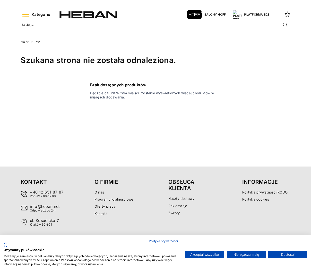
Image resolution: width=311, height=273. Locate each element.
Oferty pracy (105, 206)
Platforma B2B (256, 14)
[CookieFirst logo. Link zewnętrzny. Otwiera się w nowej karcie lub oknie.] (5, 245)
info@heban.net (45, 206)
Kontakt (101, 213)
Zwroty (174, 213)
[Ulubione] (287, 14)
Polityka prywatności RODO (265, 192)
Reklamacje (177, 206)
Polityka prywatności (163, 241)
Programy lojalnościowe (114, 199)
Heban (25, 41)
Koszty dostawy (181, 198)
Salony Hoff (215, 14)
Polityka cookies (255, 199)
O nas (99, 192)
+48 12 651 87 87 (46, 192)
